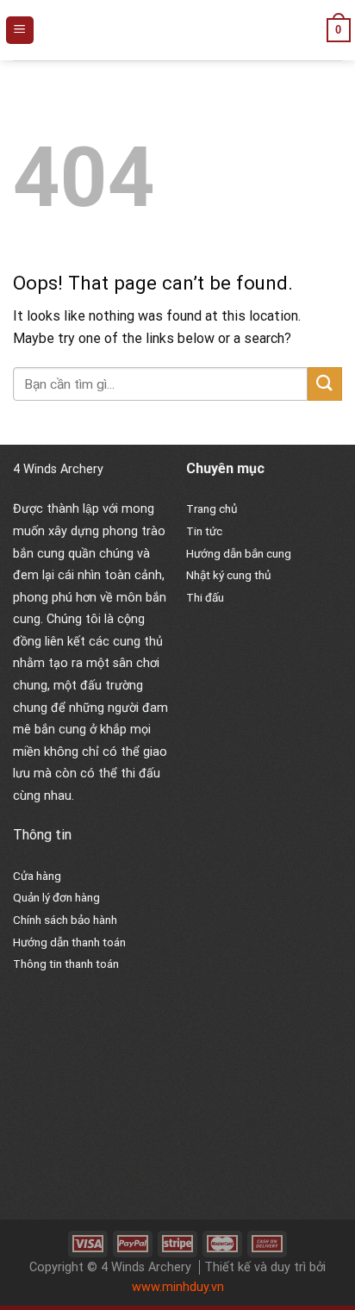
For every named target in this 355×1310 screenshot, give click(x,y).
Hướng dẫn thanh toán (69, 942)
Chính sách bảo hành (65, 919)
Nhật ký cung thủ (228, 575)
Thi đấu (205, 597)
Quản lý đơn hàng (56, 897)
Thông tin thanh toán (66, 963)
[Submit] (325, 384)
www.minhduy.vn (178, 1287)
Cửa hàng (37, 876)
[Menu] (20, 30)
